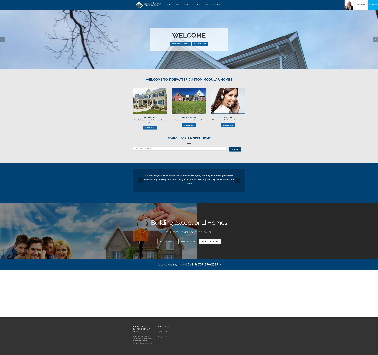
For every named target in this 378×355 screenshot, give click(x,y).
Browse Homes (189, 117)
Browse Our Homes (180, 44)
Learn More (150, 127)
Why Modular (150, 117)
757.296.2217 (373, 5)
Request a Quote (210, 241)
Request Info (227, 117)
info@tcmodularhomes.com (166, 337)
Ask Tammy (361, 5)
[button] (2, 39)
